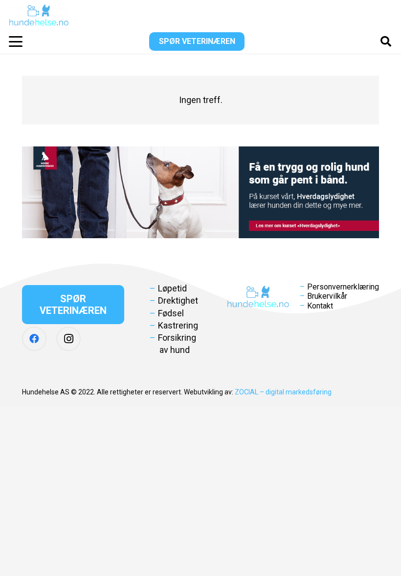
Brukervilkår (327, 296)
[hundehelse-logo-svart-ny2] (39, 15)
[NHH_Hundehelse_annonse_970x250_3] (200, 192)
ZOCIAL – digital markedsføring (283, 392)
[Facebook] (34, 339)
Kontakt (320, 305)
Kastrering (178, 325)
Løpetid (172, 288)
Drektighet (178, 300)
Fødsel (171, 313)
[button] (16, 41)
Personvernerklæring (343, 286)
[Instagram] (68, 339)
